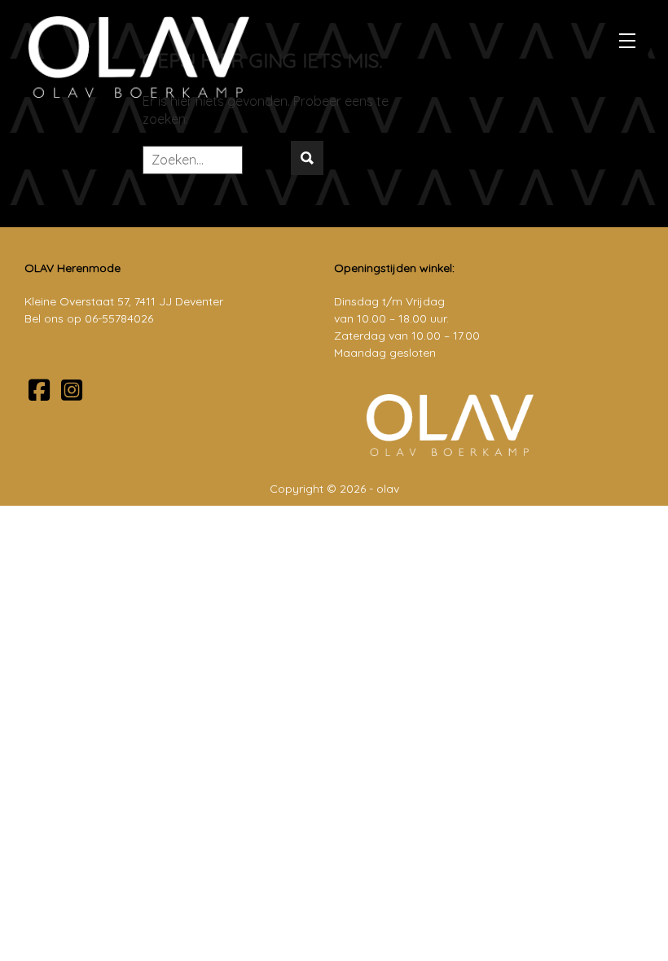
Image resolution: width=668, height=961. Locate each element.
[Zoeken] (307, 158)
